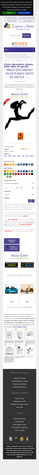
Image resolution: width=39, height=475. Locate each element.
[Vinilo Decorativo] (19, 26)
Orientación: (7, 191)
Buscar (27, 35)
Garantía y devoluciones (19, 387)
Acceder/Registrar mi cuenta (20, 381)
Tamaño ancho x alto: (10, 180)
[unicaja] (16, 438)
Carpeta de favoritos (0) (27, 17)
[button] (18, 188)
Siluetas (23, 55)
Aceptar (9, 13)
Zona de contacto (19, 430)
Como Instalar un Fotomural (19, 427)
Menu (6, 50)
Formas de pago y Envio (19, 384)
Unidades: (7, 198)
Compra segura (19, 421)
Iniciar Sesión (27, 21)
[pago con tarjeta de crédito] (11, 438)
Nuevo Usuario (11, 21)
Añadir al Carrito (11, 241)
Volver (19, 60)
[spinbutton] (11, 187)
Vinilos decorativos (14, 55)
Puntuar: (6, 149)
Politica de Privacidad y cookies (19, 404)
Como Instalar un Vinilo (19, 424)
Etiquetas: (7, 154)
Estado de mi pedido (19, 378)
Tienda (6, 55)
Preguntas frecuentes (20, 418)
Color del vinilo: (8, 168)
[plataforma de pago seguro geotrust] (27, 438)
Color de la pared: (9, 161)
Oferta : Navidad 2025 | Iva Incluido (19, 97)
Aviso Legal (19, 407)
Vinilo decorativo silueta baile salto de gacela (18, 57)
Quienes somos (19, 398)
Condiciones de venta (19, 401)
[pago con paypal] (22, 438)
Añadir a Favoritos (14, 248)
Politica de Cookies (24, 13)
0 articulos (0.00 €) (11, 17)
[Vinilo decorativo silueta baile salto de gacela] (20, 139)
